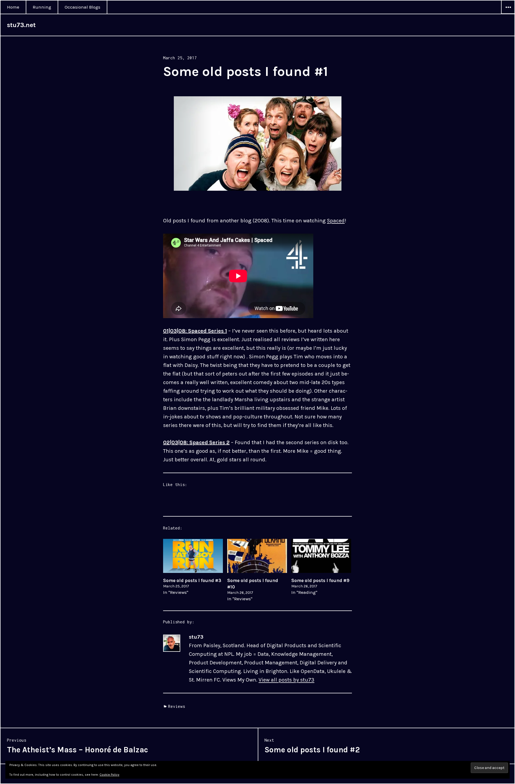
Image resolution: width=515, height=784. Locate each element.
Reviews (176, 706)
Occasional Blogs (82, 7)
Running (42, 7)
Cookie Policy (109, 774)
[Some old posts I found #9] (321, 556)
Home (13, 7)
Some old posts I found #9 (320, 580)
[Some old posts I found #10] (257, 556)
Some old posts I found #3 (192, 580)
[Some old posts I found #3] (193, 556)
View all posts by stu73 (286, 680)
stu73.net (21, 25)
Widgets (508, 13)
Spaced (336, 221)
